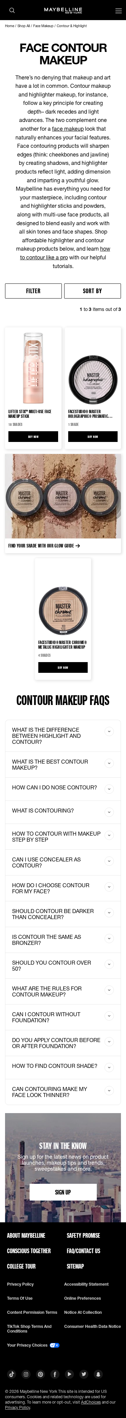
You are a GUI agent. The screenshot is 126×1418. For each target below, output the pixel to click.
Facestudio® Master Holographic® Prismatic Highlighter (88, 413)
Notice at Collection (83, 1312)
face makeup (68, 128)
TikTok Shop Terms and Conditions (29, 1329)
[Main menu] (118, 11)
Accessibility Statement (86, 1284)
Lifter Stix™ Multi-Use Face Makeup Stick (30, 413)
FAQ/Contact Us (83, 1251)
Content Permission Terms (32, 1312)
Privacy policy (20, 1284)
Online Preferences (82, 1298)
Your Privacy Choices (27, 1345)
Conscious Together (29, 1251)
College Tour (21, 1266)
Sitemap (75, 1266)
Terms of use (20, 1298)
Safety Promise (83, 1235)
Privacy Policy (17, 1407)
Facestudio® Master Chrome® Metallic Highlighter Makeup (62, 644)
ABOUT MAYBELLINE (26, 1235)
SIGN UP (63, 1192)
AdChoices (91, 1402)
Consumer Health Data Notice (92, 1326)
